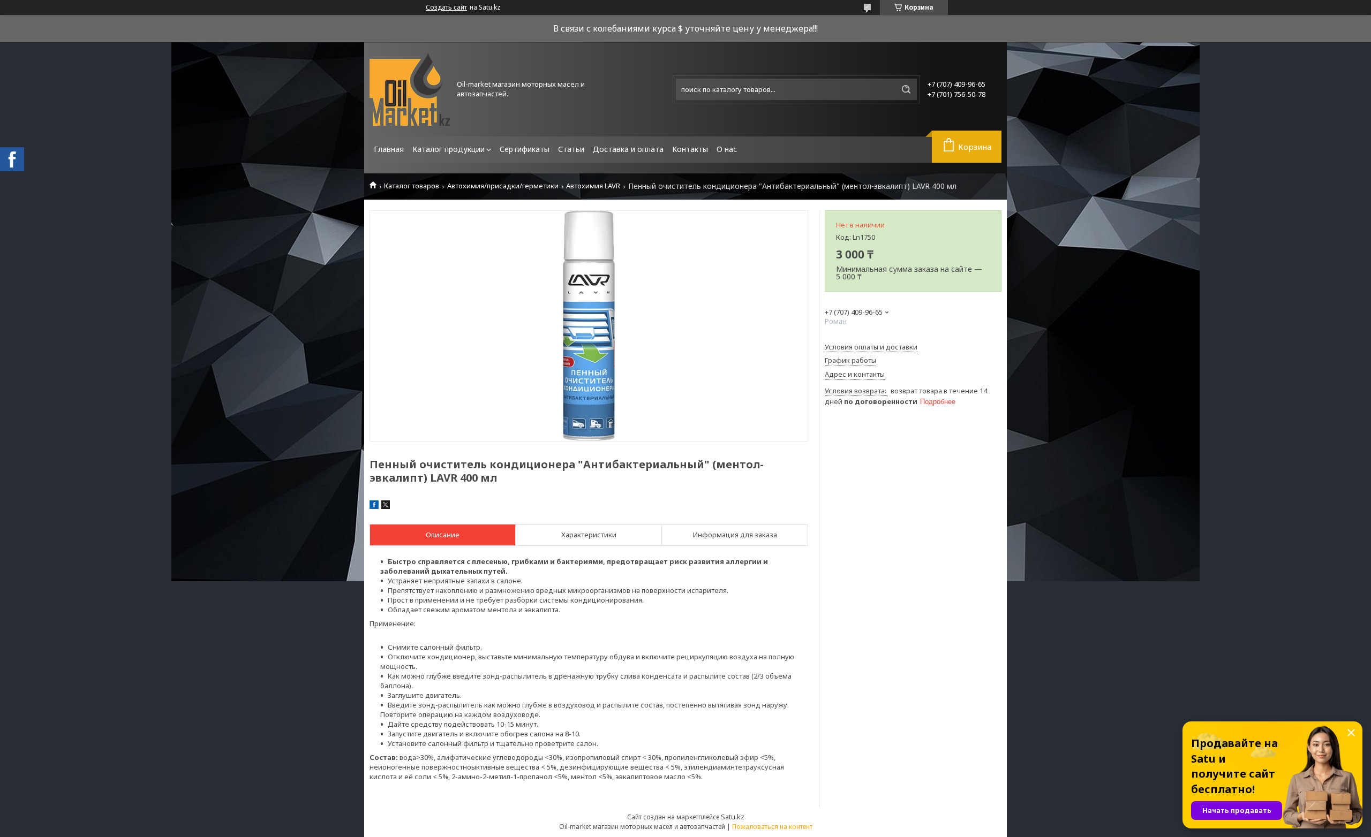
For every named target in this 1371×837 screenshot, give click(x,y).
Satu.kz (732, 816)
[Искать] (906, 89)
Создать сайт (446, 7)
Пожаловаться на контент (772, 826)
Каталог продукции (448, 149)
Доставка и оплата (628, 149)
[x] (385, 506)
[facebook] (374, 506)
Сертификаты (524, 149)
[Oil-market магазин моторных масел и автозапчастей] (410, 89)
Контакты (690, 149)
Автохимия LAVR (593, 186)
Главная (389, 149)
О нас (727, 149)
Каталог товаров (411, 186)
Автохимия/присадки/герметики (503, 186)
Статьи (571, 149)
